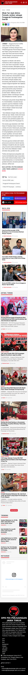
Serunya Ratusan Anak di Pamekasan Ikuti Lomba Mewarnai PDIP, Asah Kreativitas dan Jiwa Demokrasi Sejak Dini (14, 319)
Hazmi (3, 329)
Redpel (4, 22)
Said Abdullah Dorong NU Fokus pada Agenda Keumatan (8, 530)
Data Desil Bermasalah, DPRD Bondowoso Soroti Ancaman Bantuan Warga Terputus (13, 232)
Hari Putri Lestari (12, 177)
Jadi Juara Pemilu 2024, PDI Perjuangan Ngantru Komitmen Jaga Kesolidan (12, 354)
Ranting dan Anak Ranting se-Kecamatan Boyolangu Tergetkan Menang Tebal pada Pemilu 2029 (13, 423)
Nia (3, 469)
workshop (18, 186)
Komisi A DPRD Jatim (8, 180)
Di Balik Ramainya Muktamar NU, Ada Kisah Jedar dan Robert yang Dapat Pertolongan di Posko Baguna (14, 495)
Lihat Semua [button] (14, 510)
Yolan (3, 505)
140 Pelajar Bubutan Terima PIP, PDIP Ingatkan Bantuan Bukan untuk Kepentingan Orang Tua (13, 459)
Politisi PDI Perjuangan (8, 186)
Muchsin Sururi (5, 363)
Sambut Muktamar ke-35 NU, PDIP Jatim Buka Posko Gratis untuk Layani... (9, 521)
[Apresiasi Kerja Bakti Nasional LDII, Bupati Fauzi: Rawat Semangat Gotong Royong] (14, 376)
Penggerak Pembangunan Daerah (11, 183)
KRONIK (3, 386)
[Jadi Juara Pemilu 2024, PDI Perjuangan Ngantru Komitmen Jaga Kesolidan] (14, 342)
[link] (14, 34)
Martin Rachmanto (8, 236)
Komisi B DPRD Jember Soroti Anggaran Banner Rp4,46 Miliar (14, 283)
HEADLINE (3, 525)
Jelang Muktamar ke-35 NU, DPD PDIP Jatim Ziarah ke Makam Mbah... (9, 539)
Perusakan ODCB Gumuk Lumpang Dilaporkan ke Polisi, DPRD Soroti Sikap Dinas (13, 258)
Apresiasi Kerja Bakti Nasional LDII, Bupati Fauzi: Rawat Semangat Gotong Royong (13, 388)
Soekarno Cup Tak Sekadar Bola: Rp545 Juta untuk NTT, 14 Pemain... (9, 548)
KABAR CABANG (5, 316)
